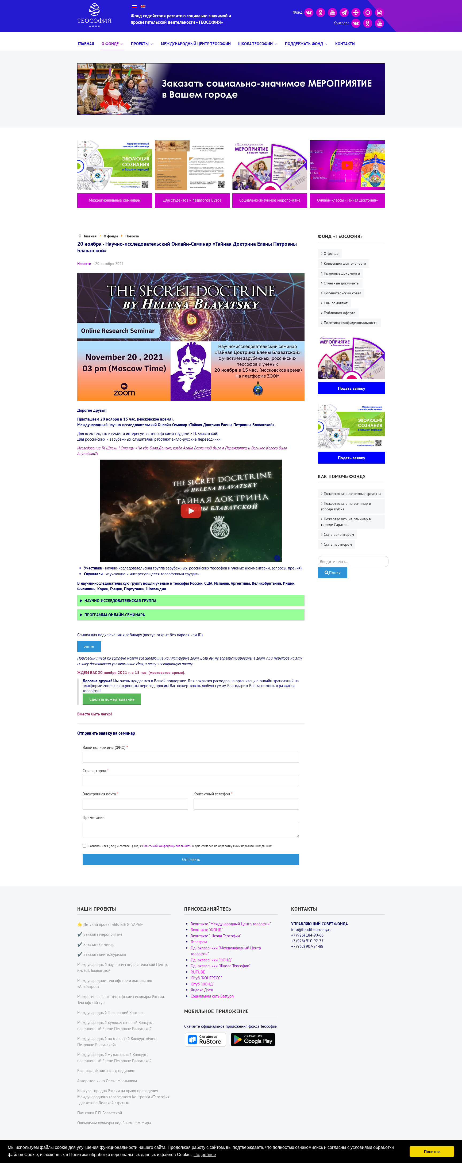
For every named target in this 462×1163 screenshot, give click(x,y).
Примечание (94, 817)
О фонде (110, 43)
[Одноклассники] (320, 11)
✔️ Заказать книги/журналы (101, 954)
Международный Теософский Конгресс (111, 1012)
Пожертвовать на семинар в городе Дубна (346, 506)
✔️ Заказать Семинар (95, 944)
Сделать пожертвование (111, 699)
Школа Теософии (255, 43)
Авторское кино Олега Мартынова (107, 1080)
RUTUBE (198, 972)
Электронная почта (100, 793)
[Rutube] (379, 11)
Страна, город (96, 770)
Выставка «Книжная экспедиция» (106, 1070)
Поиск (335, 572)
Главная (86, 43)
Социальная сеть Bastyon (212, 996)
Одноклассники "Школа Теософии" (221, 965)
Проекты (140, 43)
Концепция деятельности (345, 263)
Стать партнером (338, 544)
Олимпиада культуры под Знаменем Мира (114, 1122)
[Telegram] (344, 11)
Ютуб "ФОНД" (202, 984)
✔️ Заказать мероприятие (99, 934)
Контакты (345, 43)
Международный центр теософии (196, 43)
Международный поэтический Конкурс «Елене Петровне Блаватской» (118, 1041)
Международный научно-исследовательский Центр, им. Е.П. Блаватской (122, 967)
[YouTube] (332, 11)
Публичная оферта (339, 312)
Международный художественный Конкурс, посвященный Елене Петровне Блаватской (115, 1025)
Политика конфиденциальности (351, 322)
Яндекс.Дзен (202, 989)
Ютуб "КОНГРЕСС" (206, 977)
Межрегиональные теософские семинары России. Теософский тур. (120, 999)
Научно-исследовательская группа (120, 600)
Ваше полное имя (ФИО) (105, 747)
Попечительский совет (342, 293)
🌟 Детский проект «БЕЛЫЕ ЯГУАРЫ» (110, 924)
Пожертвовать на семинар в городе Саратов (346, 522)
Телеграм (199, 941)
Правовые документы (342, 273)
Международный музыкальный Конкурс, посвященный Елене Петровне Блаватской (114, 1057)
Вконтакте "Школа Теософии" (216, 935)
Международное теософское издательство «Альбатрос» (114, 983)
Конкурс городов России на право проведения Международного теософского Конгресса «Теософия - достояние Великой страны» (123, 1096)
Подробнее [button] (205, 1154)
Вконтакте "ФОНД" (207, 929)
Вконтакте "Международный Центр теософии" (231, 923)
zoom (89, 646)
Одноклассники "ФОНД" (211, 959)
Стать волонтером (339, 534)
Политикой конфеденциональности (166, 846)
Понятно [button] (432, 1151)
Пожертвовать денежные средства (352, 493)
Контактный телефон (213, 793)
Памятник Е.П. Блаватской (99, 1112)
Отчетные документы (341, 283)
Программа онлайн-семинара (114, 614)
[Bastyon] (367, 11)
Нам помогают (336, 303)
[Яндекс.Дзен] (356, 11)
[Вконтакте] (308, 11)
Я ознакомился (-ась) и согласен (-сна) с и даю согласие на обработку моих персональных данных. (179, 846)
